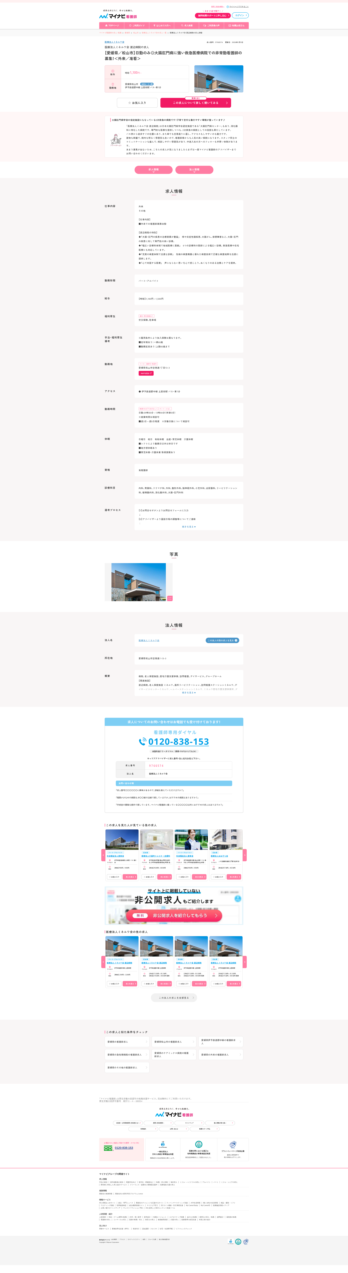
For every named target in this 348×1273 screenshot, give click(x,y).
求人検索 (188, 25)
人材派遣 (102, 1217)
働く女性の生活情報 (210, 1203)
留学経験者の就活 (116, 1182)
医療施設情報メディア (221, 1205)
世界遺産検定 (121, 1205)
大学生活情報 (195, 1203)
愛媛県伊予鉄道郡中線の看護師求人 (218, 1041)
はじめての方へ (163, 25)
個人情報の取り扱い (220, 1123)
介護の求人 (174, 1220)
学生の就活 (103, 1182)
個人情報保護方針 (164, 1239)
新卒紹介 (147, 1217)
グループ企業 (152, 1239)
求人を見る (130, 877)
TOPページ (114, 25)
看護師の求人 (106, 1220)
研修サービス (104, 1229)
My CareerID (205, 1205)
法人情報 (194, 169)
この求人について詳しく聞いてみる (196, 101)
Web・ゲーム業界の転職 (118, 1217)
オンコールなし (165, 409)
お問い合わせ (174, 1129)
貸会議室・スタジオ (149, 1229)
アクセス (122, 1239)
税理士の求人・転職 (207, 1217)
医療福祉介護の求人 (167, 1185)
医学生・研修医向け (146, 1182)
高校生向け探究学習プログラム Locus (129, 1194)
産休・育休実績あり (146, 316)
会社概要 (114, 1239)
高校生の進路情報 (105, 1194)
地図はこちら (146, 84)
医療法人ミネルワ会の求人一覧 (154, 32)
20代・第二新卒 (135, 1217)
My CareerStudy (192, 1205)
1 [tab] (219, 90)
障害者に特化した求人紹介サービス (114, 1185)
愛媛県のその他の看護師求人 (122, 1067)
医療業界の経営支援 (188, 1220)
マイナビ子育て (152, 1205)
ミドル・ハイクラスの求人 (190, 1182)
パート (215, 1182)
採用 (144, 1239)
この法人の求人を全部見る (174, 997)
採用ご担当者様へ (217, 7)
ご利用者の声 (213, 25)
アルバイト (206, 1182)
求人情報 (153, 169)
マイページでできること (239, 7)
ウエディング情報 (107, 1205)
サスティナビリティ (134, 1239)
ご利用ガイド (139, 25)
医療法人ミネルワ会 (114, 42)
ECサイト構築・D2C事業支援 (172, 1205)
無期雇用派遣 (163, 1220)
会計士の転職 (192, 1217)
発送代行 (136, 1229)
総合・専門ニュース (125, 1203)
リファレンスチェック (184, 1229)
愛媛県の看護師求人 (118, 1041)
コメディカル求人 (119, 1220)
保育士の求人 (150, 1220)
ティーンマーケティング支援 (177, 1203)
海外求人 (174, 1182)
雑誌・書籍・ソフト (228, 1203)
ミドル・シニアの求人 (229, 1182)
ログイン (239, 15)
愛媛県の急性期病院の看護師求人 (125, 1054)
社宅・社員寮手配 (166, 1229)
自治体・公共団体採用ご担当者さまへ (127, 1123)
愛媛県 (127, 32)
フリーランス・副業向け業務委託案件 (143, 1185)
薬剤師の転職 (231, 1217)
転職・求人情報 (162, 1182)
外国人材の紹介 (204, 1220)
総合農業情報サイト (136, 1205)
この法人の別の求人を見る (221, 640)
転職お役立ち (238, 25)
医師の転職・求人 (135, 1220)
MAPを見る (145, 373)
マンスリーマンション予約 (133, 1208)
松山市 (136, 32)
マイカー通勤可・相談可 (148, 364)
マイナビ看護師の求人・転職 (110, 32)
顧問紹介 (220, 1217)
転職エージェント (160, 1217)
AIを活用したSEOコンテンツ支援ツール (160, 1208)
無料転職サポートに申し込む (212, 15)
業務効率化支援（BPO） (121, 1229)
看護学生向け (131, 1182)
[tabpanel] (218, 82)
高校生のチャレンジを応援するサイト (150, 1203)
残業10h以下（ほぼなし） (148, 409)
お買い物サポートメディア (110, 1208)
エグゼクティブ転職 (176, 1217)
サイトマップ (189, 1123)
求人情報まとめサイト (107, 1203)
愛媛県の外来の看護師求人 (215, 1054)
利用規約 (143, 1129)
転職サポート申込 (204, 1129)
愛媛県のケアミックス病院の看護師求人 (171, 1054)
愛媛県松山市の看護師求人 (168, 1041)
